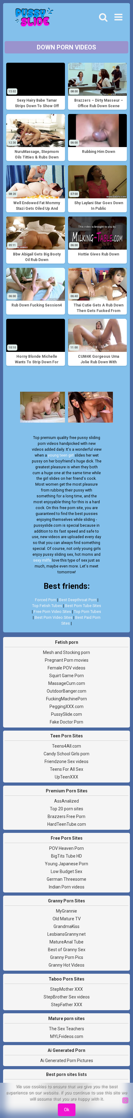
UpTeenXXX (66, 776)
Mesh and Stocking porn (66, 652)
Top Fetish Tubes (47, 605)
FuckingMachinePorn (66, 698)
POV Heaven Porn (66, 848)
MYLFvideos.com (66, 1036)
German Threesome (66, 879)
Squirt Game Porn (66, 675)
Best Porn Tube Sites (83, 605)
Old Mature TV (67, 918)
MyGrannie (66, 911)
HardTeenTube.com (66, 824)
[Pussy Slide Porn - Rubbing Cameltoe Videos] (32, 19)
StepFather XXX (66, 1004)
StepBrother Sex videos (67, 996)
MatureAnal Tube (66, 941)
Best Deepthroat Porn (78, 599)
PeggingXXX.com (66, 706)
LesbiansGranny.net (66, 934)
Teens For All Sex (66, 769)
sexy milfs (42, 560)
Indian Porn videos (66, 886)
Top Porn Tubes (87, 611)
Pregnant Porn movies (66, 660)
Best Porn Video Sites (53, 617)
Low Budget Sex (66, 871)
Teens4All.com (66, 746)
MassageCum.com (66, 683)
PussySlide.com (66, 714)
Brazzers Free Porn (66, 816)
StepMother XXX (66, 989)
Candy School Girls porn (66, 753)
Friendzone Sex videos (66, 761)
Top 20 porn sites (66, 808)
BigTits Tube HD (66, 856)
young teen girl (61, 455)
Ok (66, 1109)
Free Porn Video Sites (52, 611)
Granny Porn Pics (66, 957)
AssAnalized (66, 801)
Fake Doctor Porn (66, 721)
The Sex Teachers (66, 1028)
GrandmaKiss (66, 926)
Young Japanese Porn (66, 863)
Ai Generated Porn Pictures (66, 1060)
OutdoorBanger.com (66, 691)
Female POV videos (66, 667)
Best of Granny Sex (66, 949)
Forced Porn (45, 599)
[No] (125, 1100)
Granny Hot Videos (66, 965)
